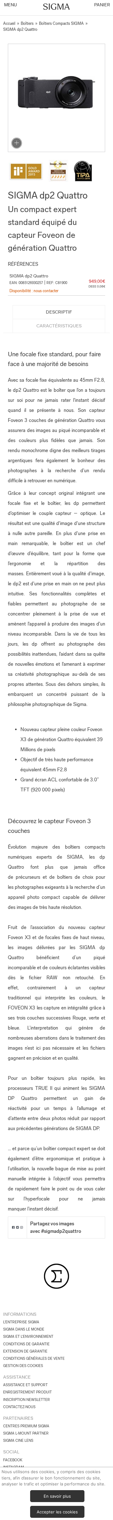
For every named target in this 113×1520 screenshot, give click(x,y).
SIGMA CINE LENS (18, 1440)
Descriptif (59, 312)
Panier (101, 5)
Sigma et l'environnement (28, 1336)
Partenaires (18, 1418)
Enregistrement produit (27, 1392)
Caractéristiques (59, 326)
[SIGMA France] (56, 7)
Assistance (17, 1377)
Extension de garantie (25, 1351)
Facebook (12, 1460)
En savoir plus (57, 1496)
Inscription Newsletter (26, 1399)
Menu (10, 5)
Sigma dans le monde (23, 1329)
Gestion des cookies (23, 1366)
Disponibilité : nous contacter (33, 290)
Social (11, 1452)
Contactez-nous (19, 1407)
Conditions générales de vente (34, 1358)
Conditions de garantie (26, 1344)
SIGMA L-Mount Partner (26, 1433)
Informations (19, 1314)
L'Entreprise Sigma (21, 1322)
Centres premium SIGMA (26, 1426)
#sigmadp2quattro (61, 1231)
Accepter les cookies (57, 1511)
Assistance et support (25, 1385)
